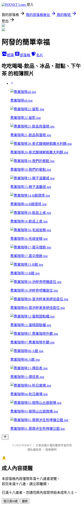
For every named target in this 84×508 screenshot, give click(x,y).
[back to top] (5, 437)
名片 (39, 55)
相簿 (11, 55)
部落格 (25, 55)
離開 (25, 501)
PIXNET (26, 445)
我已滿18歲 (10, 501)
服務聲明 (51, 449)
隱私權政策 (34, 449)
